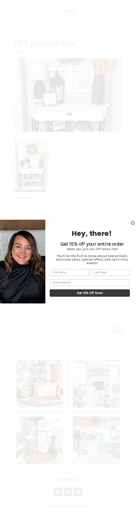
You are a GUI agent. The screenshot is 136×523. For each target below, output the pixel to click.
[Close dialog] (133, 223)
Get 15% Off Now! (90, 293)
